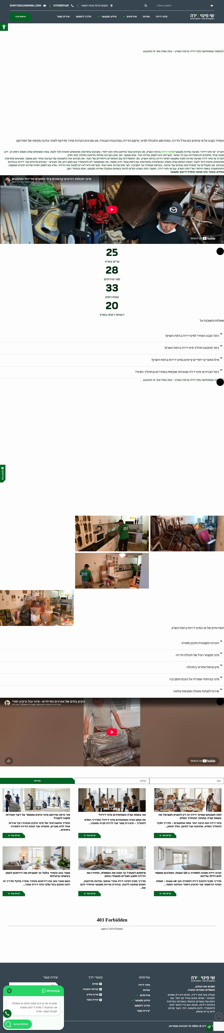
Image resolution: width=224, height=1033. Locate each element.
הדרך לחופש (83, 16)
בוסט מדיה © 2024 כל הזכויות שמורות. (191, 1026)
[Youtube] (212, 5)
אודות (146, 16)
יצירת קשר (63, 16)
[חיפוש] (146, 6)
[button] (4, 27)
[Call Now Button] (7, 1013)
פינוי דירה (161, 16)
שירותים (132, 16)
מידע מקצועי (109, 16)
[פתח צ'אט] (209, 1027)
